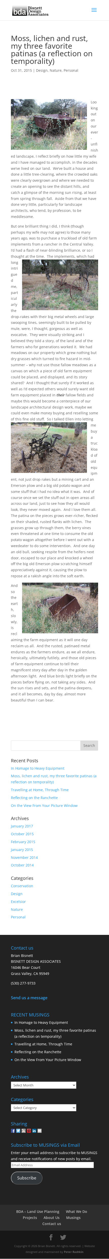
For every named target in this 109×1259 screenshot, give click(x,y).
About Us (52, 1217)
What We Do (76, 1211)
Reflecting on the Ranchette (34, 797)
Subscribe (26, 1178)
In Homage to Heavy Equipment (37, 768)
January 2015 (22, 849)
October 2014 (22, 865)
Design (42, 70)
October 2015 (22, 833)
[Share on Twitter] (18, 1131)
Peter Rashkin (73, 1252)
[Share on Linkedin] (34, 1131)
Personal (71, 70)
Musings (73, 1217)
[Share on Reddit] (24, 1131)
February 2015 (23, 841)
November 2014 (24, 857)
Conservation (22, 885)
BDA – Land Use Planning (37, 1211)
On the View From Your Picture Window (44, 805)
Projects (30, 1217)
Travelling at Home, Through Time (40, 789)
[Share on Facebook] (13, 1131)
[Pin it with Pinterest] (29, 1131)
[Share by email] (40, 1131)
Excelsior (18, 901)
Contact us (51, 1223)
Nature (56, 70)
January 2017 (22, 826)
